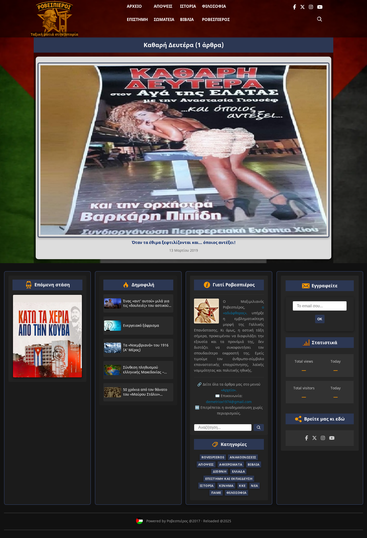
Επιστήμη (137, 19)
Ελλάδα (238, 471)
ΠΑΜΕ (216, 492)
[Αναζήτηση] (319, 19)
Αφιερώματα (230, 464)
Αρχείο (134, 6)
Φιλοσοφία (214, 6)
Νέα (254, 485)
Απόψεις (163, 6)
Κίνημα (226, 485)
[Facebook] (294, 7)
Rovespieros (212, 457)
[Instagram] (311, 7)
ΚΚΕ (242, 485)
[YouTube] (320, 7)
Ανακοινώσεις (243, 457)
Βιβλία (187, 19)
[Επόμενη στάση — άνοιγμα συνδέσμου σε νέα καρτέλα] (47, 336)
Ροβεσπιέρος (216, 19)
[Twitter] (302, 7)
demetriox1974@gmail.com (229, 401)
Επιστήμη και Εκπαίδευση (229, 478)
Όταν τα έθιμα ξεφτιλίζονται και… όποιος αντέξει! (183, 242)
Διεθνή (219, 471)
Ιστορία (188, 6)
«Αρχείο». (229, 390)
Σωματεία (164, 19)
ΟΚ (319, 319)
